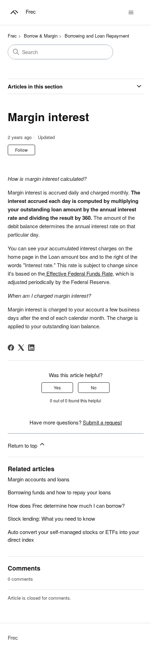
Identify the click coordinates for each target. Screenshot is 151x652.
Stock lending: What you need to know (51, 518)
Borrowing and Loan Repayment (97, 35)
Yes (57, 387)
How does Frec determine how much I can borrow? (66, 505)
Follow (21, 150)
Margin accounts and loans (39, 479)
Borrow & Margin (41, 35)
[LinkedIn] (31, 347)
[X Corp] (21, 347)
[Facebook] (11, 347)
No (94, 387)
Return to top (23, 445)
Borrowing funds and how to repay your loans (59, 492)
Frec (12, 35)
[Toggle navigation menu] (131, 12)
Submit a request (102, 422)
